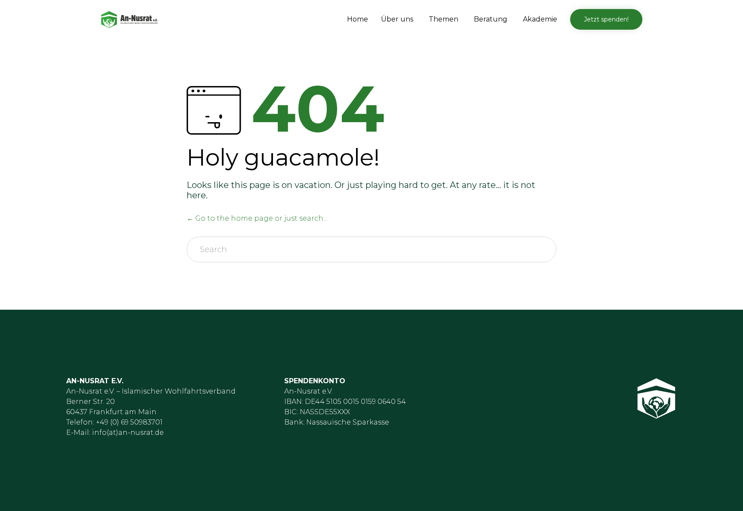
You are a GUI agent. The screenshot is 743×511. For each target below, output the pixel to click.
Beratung (490, 19)
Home (357, 19)
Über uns (397, 19)
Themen (443, 19)
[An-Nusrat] (129, 19)
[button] (606, 19)
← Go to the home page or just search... (257, 218)
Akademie (540, 19)
